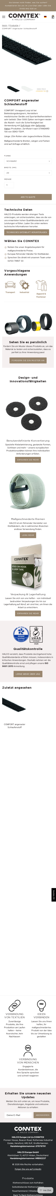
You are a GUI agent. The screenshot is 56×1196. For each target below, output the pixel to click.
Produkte (13, 25)
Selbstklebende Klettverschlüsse (28, 1187)
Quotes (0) (54, 894)
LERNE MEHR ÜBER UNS (28, 674)
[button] (45, 17)
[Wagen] (53, 17)
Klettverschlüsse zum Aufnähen (28, 1182)
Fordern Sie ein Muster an (28, 360)
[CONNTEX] (24, 16)
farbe (7, 156)
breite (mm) (10, 167)
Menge (8, 179)
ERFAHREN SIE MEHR (28, 460)
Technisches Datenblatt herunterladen (26, 232)
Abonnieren (42, 1115)
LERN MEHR (28, 535)
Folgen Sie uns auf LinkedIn (28, 1169)
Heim (4, 25)
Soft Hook (25, 125)
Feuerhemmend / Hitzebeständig (28, 1191)
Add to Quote (28, 197)
